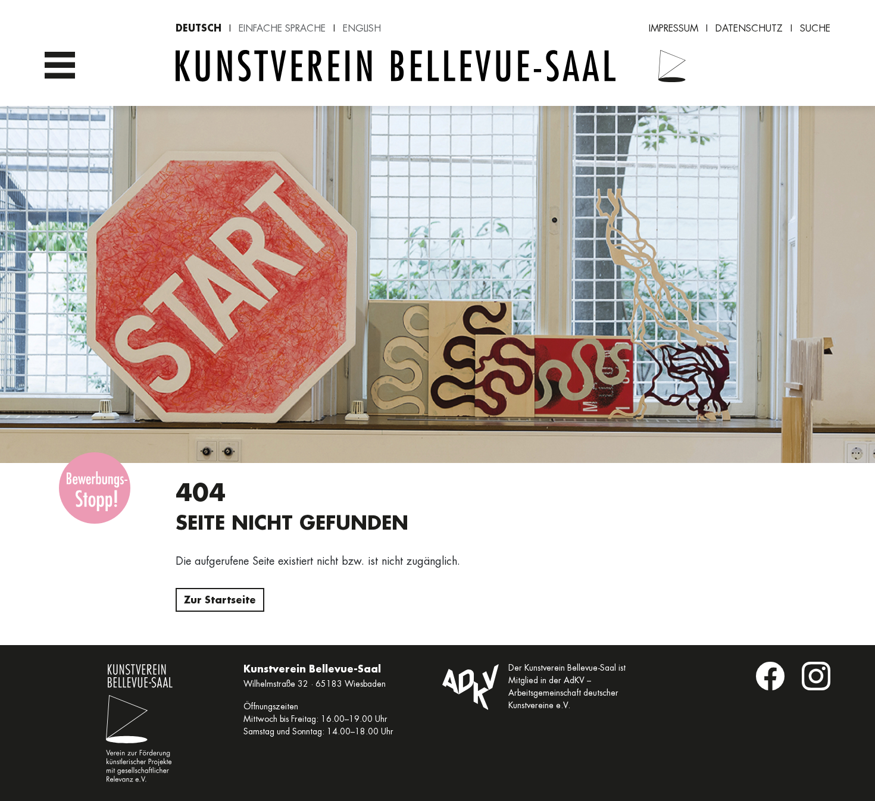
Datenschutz (749, 28)
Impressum (673, 28)
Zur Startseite (220, 599)
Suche (815, 28)
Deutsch (198, 27)
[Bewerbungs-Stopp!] (94, 488)
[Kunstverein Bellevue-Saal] (665, 66)
